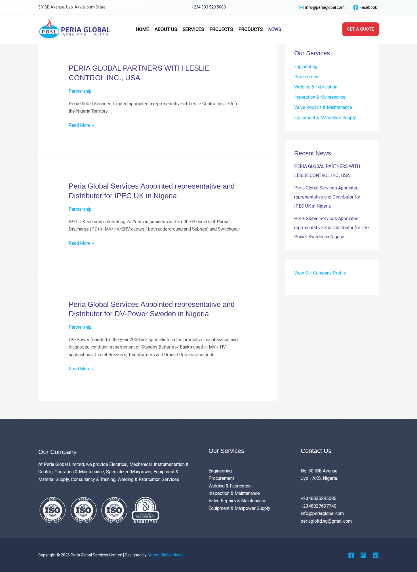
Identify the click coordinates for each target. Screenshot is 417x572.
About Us (166, 29)
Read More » (81, 125)
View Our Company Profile (320, 273)
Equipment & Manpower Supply (325, 117)
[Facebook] (351, 555)
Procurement (307, 76)
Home (142, 29)
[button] (360, 29)
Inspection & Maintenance (320, 97)
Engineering (305, 66)
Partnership (80, 91)
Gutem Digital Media (166, 555)
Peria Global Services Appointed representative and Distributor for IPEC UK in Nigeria (327, 197)
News (274, 29)
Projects (221, 29)
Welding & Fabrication (315, 87)
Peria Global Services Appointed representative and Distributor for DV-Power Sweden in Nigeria (331, 227)
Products (251, 29)
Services (193, 29)
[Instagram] (363, 555)
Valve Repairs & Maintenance (323, 107)
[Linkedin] (375, 555)
